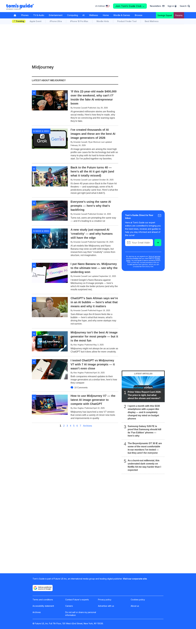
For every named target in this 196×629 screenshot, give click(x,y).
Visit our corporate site (135, 578)
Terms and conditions (43, 599)
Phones (25, 15)
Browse (138, 15)
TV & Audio (38, 15)
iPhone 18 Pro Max (79, 21)
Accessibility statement (43, 606)
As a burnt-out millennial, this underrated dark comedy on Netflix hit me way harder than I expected (144, 465)
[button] (185, 6)
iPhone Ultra (56, 21)
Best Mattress (151, 21)
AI (84, 15)
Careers (69, 606)
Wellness (93, 15)
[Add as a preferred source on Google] (43, 588)
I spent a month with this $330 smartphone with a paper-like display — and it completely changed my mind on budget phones (144, 412)
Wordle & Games (121, 15)
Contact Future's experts (77, 599)
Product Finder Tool (126, 21)
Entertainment (55, 15)
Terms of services (154, 256)
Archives (87, 426)
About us (135, 606)
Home (106, 15)
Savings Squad (165, 15)
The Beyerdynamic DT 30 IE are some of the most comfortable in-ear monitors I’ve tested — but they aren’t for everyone (145, 448)
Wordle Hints (102, 21)
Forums (179, 15)
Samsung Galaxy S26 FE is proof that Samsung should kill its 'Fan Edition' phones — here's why (144, 431)
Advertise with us (106, 606)
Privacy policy (104, 599)
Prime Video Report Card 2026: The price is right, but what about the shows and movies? (144, 395)
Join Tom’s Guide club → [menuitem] (130, 6)
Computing (72, 15)
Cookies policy (138, 599)
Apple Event (35, 21)
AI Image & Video (41, 131)
